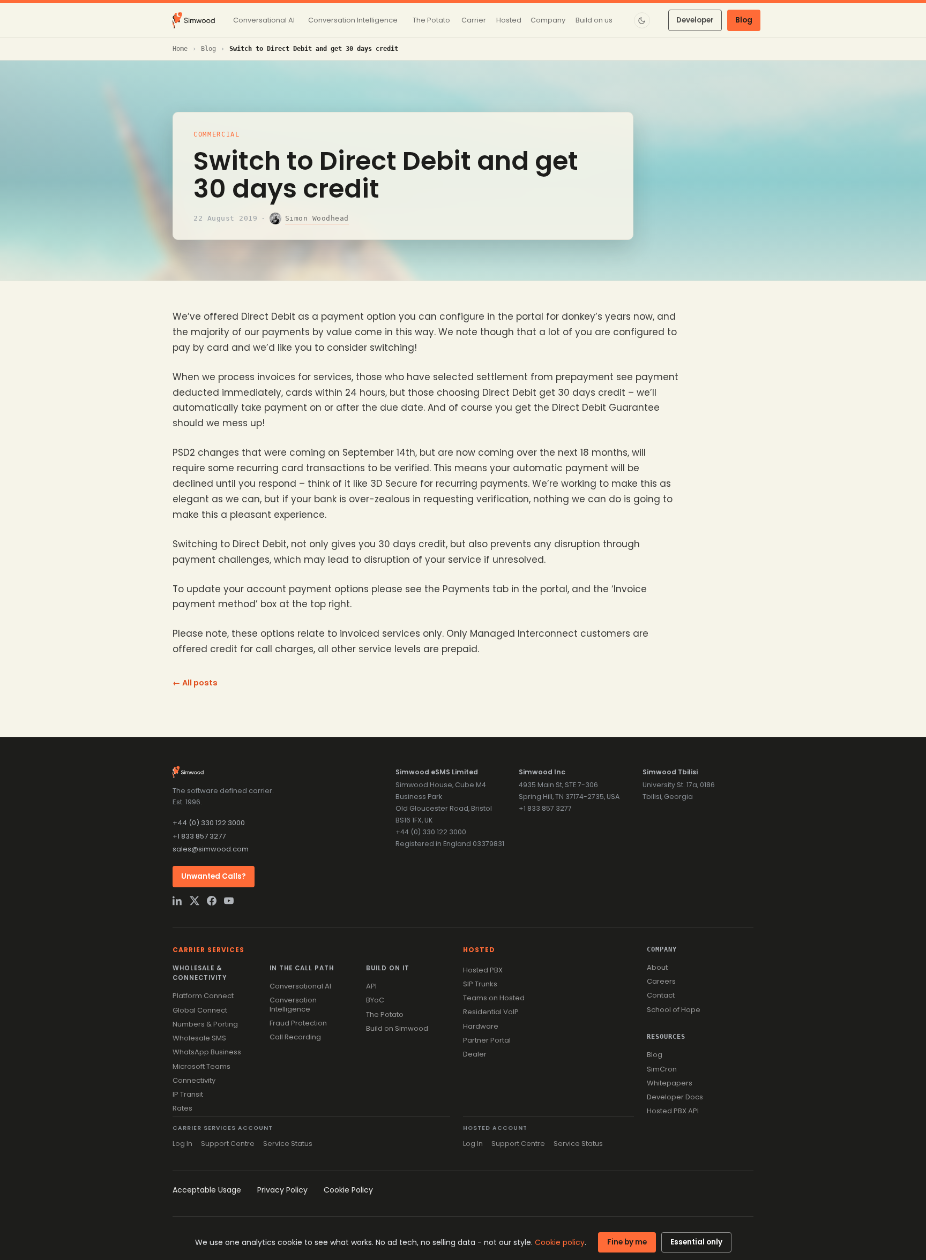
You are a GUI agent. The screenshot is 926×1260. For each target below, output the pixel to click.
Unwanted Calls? (213, 876)
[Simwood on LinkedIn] (177, 901)
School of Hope (673, 1010)
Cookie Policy (348, 1189)
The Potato (385, 1014)
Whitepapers (669, 1083)
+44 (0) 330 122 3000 (209, 823)
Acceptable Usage (207, 1189)
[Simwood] (194, 20)
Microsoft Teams (201, 1066)
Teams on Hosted (494, 998)
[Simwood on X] (194, 901)
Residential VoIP (491, 1012)
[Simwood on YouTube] (229, 901)
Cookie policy (560, 1242)
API (371, 986)
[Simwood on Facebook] (211, 901)
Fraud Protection (298, 1023)
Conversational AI (300, 986)
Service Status (287, 1143)
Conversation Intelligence (293, 1004)
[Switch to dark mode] (642, 20)
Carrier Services (208, 949)
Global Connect (200, 1010)
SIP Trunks (480, 984)
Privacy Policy (282, 1189)
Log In (182, 1143)
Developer (695, 20)
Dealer (475, 1054)
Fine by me (627, 1242)
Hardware (480, 1026)
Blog (743, 20)
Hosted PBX (483, 970)
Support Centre (228, 1143)
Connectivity (194, 1080)
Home (180, 48)
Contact (661, 995)
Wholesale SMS (199, 1038)
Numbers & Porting (205, 1024)
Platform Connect (203, 996)
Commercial (216, 134)
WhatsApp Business (207, 1052)
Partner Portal (487, 1040)
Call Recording (295, 1037)
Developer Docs (675, 1097)
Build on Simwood (397, 1028)
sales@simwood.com (211, 849)
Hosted (479, 949)
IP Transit (188, 1094)
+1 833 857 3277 (199, 836)
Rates (182, 1108)
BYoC (375, 1000)
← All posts (195, 682)
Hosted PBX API (673, 1111)
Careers (661, 981)
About (657, 967)
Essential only (696, 1242)
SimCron (662, 1069)
